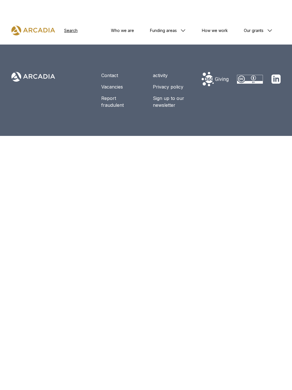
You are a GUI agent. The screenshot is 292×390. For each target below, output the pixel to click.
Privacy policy (168, 87)
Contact (109, 75)
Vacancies (112, 87)
